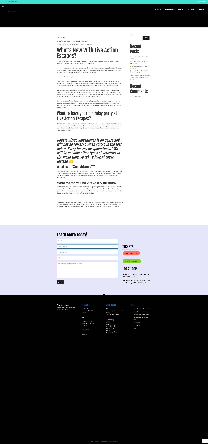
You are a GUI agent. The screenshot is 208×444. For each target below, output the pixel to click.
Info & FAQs (180, 9)
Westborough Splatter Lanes (141, 314)
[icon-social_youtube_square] (65, 430)
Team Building (169, 9)
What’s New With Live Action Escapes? (72, 41)
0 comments (75, 44)
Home (143, 23)
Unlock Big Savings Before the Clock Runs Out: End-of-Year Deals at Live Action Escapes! (140, 77)
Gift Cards (191, 9)
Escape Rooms (88, 44)
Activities (158, 9)
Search (131, 35)
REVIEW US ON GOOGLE (9, 2)
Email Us (84, 334)
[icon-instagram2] (61, 430)
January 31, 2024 (61, 37)
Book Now (201, 9)
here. (95, 72)
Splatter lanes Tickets (131, 261)
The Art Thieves (96, 96)
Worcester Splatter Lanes (140, 312)
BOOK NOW (136, 325)
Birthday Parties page (76, 128)
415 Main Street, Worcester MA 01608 (83, 81)
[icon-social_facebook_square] (58, 430)
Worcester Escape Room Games (142, 309)
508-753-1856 (201, 2)
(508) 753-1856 (86, 330)
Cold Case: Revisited (115, 92)
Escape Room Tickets (131, 253)
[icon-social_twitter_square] (68, 430)
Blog (134, 328)
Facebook (92, 191)
